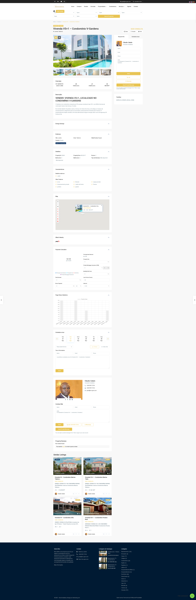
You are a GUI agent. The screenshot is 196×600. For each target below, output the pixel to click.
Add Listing (60, 11)
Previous (57, 338)
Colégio (123, 558)
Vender (86, 6)
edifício (123, 567)
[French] (192, 2)
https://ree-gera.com (83, 559)
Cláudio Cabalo (90, 381)
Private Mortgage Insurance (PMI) (91, 265)
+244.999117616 (91, 388)
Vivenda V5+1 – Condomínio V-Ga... (91, 206)
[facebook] (54, 1)
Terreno (123, 587)
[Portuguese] (194, 2)
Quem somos (120, 597)
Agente (129, 6)
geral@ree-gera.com (92, 390)
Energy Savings (60, 123)
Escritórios (123, 574)
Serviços (121, 6)
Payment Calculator (61, 249)
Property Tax (86, 259)
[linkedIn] (58, 1)
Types (78, 12)
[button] (192, 596)
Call (73, 424)
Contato (136, 6)
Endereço (58, 134)
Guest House (124, 576)
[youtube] (61, 1)
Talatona (60, 31)
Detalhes (58, 151)
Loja (122, 583)
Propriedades (101, 6)
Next (107, 338)
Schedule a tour (60, 332)
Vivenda (59, 21)
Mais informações (58, 565)
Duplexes (123, 565)
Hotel (122, 578)
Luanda (56, 31)
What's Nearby (60, 237)
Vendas (55, 25)
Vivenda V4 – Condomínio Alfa (64, 517)
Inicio (72, 6)
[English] (190, 2)
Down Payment (58, 283)
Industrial (123, 581)
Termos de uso (127, 597)
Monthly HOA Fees (87, 271)
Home (54, 21)
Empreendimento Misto (127, 569)
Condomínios (112, 6)
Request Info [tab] (121, 36)
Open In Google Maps (61, 143)
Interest (85, 283)
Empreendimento (125, 572)
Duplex (123, 562)
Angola (100, 138)
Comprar (79, 6)
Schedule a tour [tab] (136, 36)
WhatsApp (88, 424)
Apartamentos (124, 551)
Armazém (123, 553)
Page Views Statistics (62, 295)
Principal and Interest (88, 254)
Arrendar (93, 6)
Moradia (123, 585)
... (59, 487)
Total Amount (58, 277)
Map (57, 196)
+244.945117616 (138, 1)
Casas (122, 556)
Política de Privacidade (136, 597)
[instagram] (64, 1)
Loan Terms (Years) (87, 277)
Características (60, 169)
